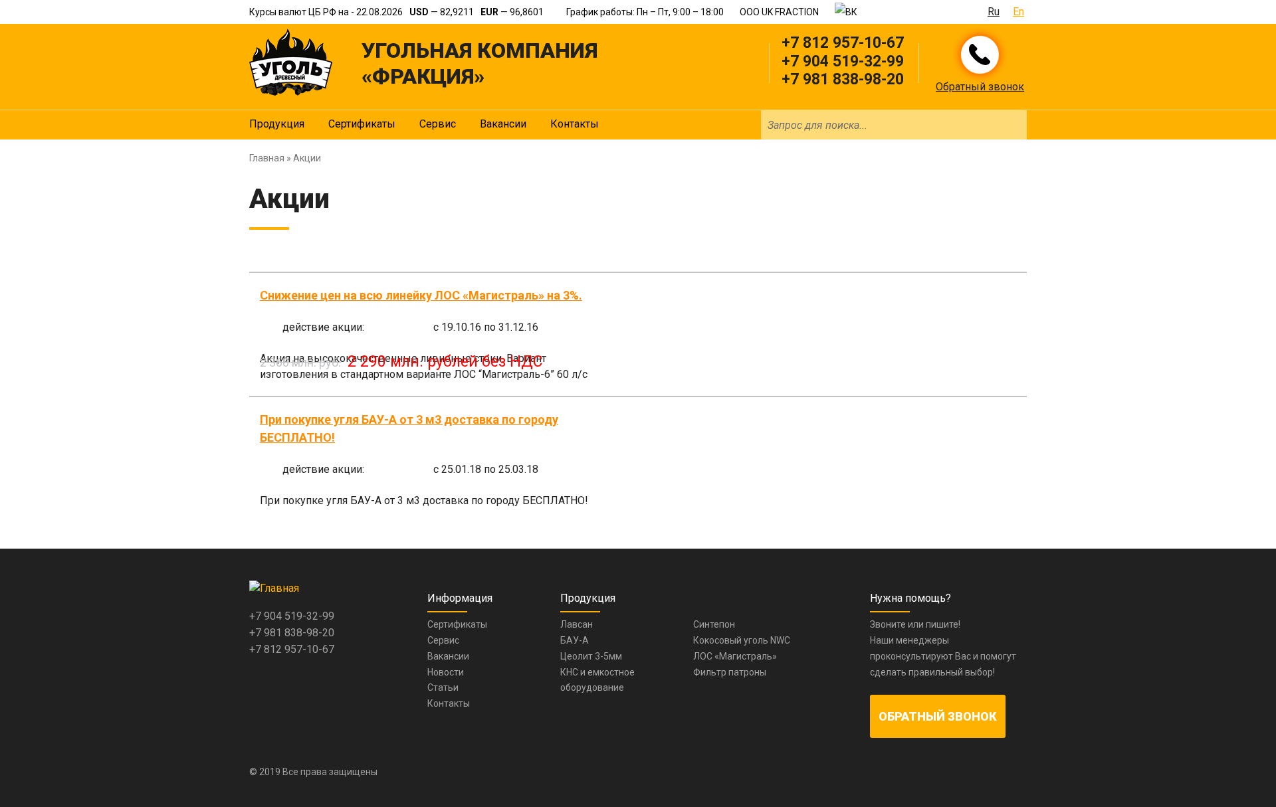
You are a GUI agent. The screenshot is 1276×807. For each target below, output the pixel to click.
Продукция (276, 124)
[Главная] (290, 62)
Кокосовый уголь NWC (741, 640)
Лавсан (576, 624)
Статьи (443, 687)
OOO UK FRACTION (779, 12)
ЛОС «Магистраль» (735, 656)
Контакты (574, 124)
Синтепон (714, 624)
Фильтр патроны (729, 672)
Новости (445, 672)
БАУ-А (574, 640)
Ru (994, 11)
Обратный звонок (980, 86)
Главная (266, 158)
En (1018, 11)
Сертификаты (361, 124)
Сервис (437, 124)
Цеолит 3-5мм (591, 656)
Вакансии (503, 124)
